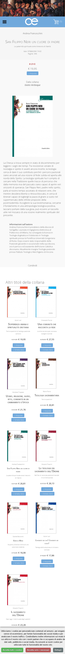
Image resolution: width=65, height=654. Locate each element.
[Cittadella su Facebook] (48, 8)
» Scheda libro (18, 350)
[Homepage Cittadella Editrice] (32, 21)
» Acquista (33, 73)
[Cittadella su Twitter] (53, 8)
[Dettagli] (23, 313)
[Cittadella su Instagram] (58, 8)
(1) (60, 21)
